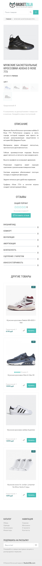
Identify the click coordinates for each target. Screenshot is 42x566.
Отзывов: (24, 372)
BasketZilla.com (29, 563)
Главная (25, 523)
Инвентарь (8, 530)
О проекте (26, 528)
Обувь (6, 523)
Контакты (26, 530)
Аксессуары (8, 528)
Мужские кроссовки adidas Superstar (21, 430)
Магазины (26, 525)
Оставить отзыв (22, 215)
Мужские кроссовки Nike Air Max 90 (21, 375)
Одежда (7, 525)
